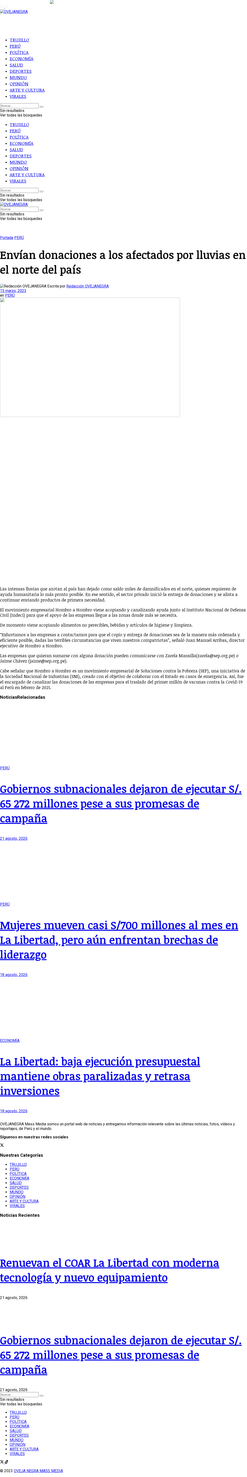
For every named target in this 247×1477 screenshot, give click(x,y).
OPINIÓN (19, 84)
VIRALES (18, 96)
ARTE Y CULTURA (27, 90)
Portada (6, 237)
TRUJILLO (19, 40)
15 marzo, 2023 (13, 290)
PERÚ (15, 46)
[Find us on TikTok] (6, 7)
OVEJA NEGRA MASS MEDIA (38, 1471)
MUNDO (18, 77)
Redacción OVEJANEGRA (87, 286)
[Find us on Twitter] (2, 7)
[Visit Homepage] (14, 11)
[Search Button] (41, 107)
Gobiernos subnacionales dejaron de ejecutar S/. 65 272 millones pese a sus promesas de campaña (121, 803)
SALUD (16, 65)
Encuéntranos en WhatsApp (26, 2)
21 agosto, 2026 (13, 838)
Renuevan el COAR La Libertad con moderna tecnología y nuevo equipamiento (109, 1270)
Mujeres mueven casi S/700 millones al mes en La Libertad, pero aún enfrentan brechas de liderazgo (119, 939)
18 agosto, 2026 (13, 974)
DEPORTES (21, 71)
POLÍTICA (19, 52)
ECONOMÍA (21, 58)
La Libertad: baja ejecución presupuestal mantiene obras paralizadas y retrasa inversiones (100, 1076)
